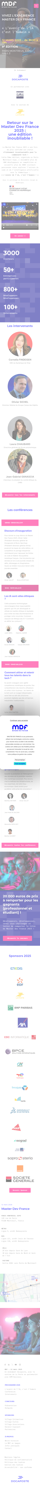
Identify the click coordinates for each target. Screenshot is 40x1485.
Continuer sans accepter (19, 720)
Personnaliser (20, 760)
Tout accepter (20, 763)
